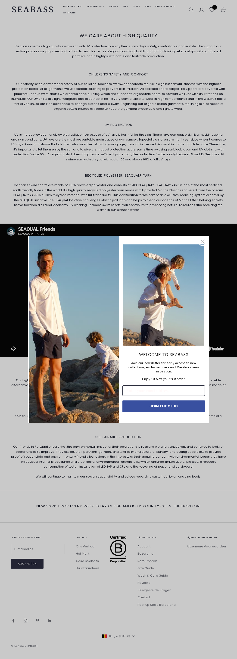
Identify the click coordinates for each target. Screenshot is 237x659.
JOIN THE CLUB (164, 406)
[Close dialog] (203, 241)
